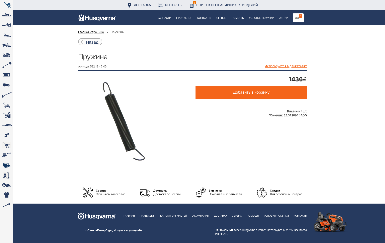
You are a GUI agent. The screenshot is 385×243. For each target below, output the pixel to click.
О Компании (200, 216)
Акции (283, 18)
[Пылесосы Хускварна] (6, 175)
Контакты (173, 5)
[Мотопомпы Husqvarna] (6, 165)
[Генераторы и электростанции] (6, 145)
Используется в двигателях (286, 66)
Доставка (142, 5)
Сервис (221, 18)
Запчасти (164, 18)
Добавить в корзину (251, 92)
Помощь (238, 18)
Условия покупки (261, 18)
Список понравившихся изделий (226, 4)
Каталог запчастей (173, 216)
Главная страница (91, 32)
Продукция (184, 18)
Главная (129, 216)
